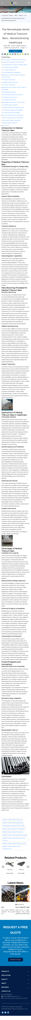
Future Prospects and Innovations (13, 115)
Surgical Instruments (9, 100)
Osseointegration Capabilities (11, 72)
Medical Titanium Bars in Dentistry (12, 832)
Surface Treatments (9, 85)
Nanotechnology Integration (11, 120)
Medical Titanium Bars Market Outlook (14, 843)
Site (26, 47)
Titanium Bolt (21, 862)
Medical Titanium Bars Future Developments (11, 847)
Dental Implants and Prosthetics (13, 94)
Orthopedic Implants (9, 92)
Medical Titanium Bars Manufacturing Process (13, 839)
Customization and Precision (11, 112)
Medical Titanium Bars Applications (12, 822)
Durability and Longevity (10, 105)
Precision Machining (9, 79)
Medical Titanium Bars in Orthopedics (13, 829)
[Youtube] (3, 1012)
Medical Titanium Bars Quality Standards (14, 835)
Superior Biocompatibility (10, 67)
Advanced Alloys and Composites (13, 117)
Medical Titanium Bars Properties (12, 819)
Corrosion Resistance (9, 70)
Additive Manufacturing (10, 82)
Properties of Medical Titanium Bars (13, 62)
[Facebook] (8, 1012)
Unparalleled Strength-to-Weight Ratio (15, 64)
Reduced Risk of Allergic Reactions (13, 107)
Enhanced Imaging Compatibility (13, 110)
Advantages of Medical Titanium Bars (14, 102)
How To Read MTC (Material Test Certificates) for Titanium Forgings (21, 907)
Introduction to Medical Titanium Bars (14, 59)
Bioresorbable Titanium (10, 123)
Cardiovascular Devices (10, 97)
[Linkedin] (5, 1012)
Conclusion (6, 125)
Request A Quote (15, 959)
